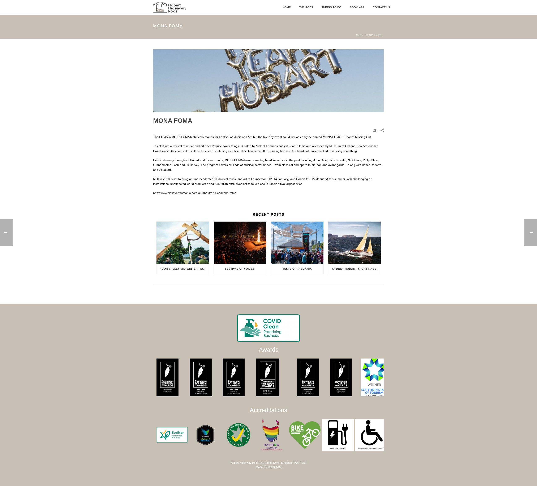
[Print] (374, 130)
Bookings (357, 7)
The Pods (306, 7)
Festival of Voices (240, 268)
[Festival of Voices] (240, 243)
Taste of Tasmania (297, 268)
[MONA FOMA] (268, 80)
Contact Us (381, 7)
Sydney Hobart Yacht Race (354, 268)
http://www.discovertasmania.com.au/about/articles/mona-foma (194, 192)
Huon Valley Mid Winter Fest (183, 268)
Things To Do (331, 7)
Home (287, 7)
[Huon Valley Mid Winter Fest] (182, 243)
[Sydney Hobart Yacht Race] (354, 243)
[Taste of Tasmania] (297, 243)
